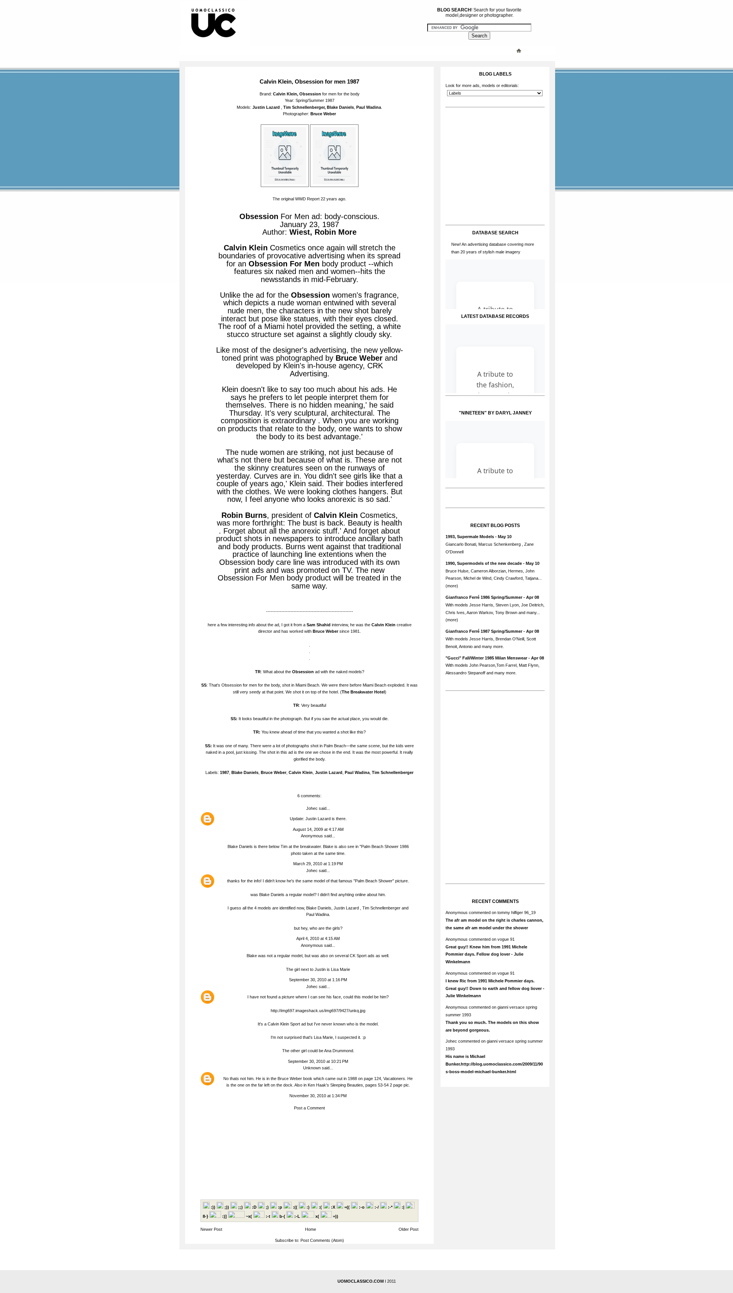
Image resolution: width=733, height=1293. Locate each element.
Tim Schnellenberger (304, 107)
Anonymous (457, 912)
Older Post (408, 1229)
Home (310, 1229)
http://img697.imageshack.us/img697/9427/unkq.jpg (318, 1010)
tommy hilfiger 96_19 (516, 912)
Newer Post (211, 1229)
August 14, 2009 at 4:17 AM (318, 829)
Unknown (312, 1068)
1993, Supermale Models (470, 536)
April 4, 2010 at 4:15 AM (318, 938)
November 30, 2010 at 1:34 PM (318, 1095)
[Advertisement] (334, 50)
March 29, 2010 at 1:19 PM (318, 863)
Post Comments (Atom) (322, 1240)
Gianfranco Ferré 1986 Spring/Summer (484, 597)
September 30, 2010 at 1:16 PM (318, 979)
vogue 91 (506, 939)
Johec (312, 808)
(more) (452, 586)
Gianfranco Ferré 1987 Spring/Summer (484, 631)
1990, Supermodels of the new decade (484, 563)
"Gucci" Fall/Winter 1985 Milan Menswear (486, 658)
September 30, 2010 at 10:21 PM (318, 1061)
